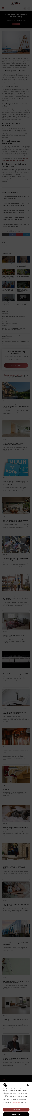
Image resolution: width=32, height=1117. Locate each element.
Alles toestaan (16, 1109)
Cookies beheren (16, 1114)
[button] (28, 1085)
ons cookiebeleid (16, 1102)
